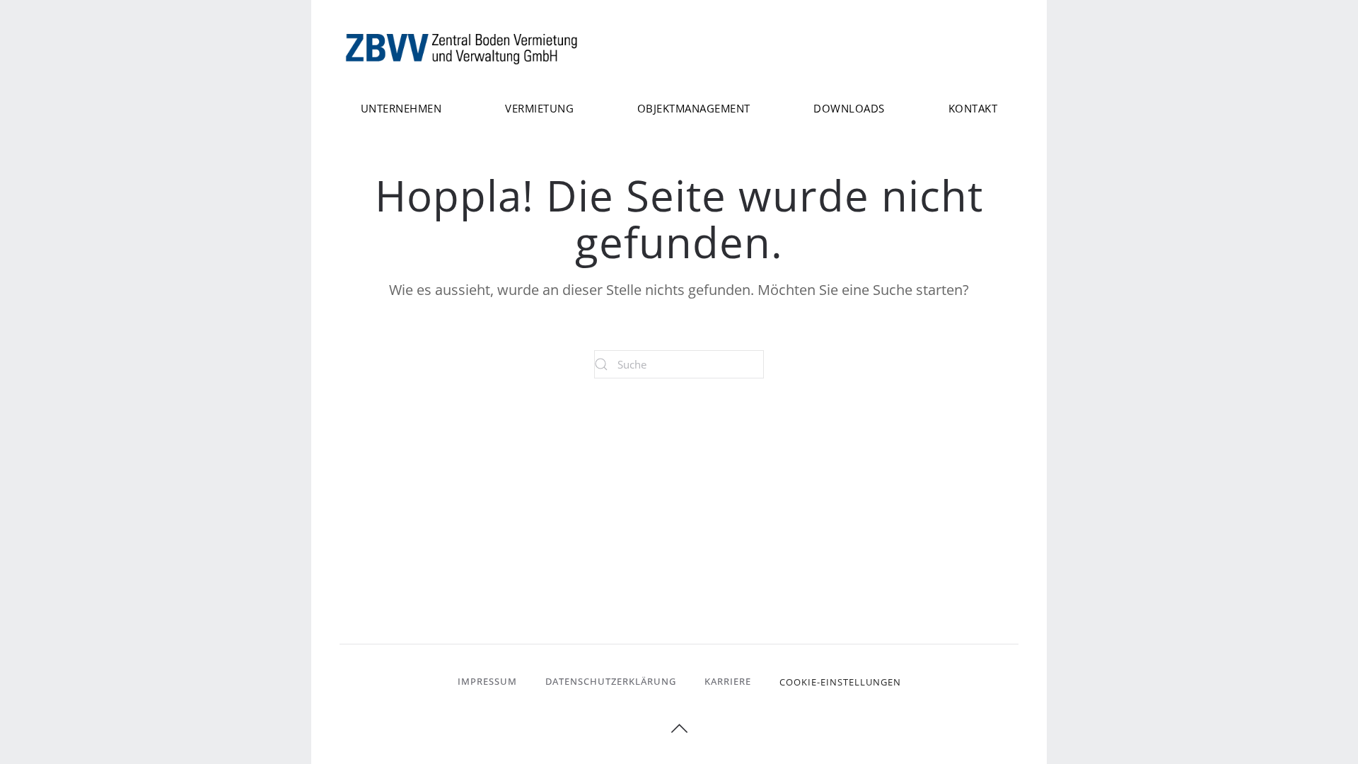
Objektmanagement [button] (693, 108)
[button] (679, 729)
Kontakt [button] (973, 108)
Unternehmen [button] (401, 108)
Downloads (849, 108)
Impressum (487, 681)
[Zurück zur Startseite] (463, 48)
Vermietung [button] (539, 108)
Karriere (727, 681)
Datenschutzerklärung (610, 681)
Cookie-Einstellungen (840, 682)
